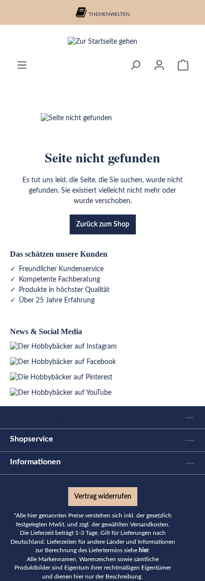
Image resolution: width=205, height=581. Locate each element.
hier (144, 550)
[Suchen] (135, 65)
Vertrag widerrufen (102, 496)
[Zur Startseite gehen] (102, 42)
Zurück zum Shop (102, 224)
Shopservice (31, 439)
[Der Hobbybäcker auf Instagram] (63, 346)
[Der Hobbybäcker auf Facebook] (63, 362)
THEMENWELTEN (109, 14)
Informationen (35, 462)
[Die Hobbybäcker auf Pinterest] (61, 377)
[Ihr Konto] (159, 65)
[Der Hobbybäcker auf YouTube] (60, 392)
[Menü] (22, 65)
